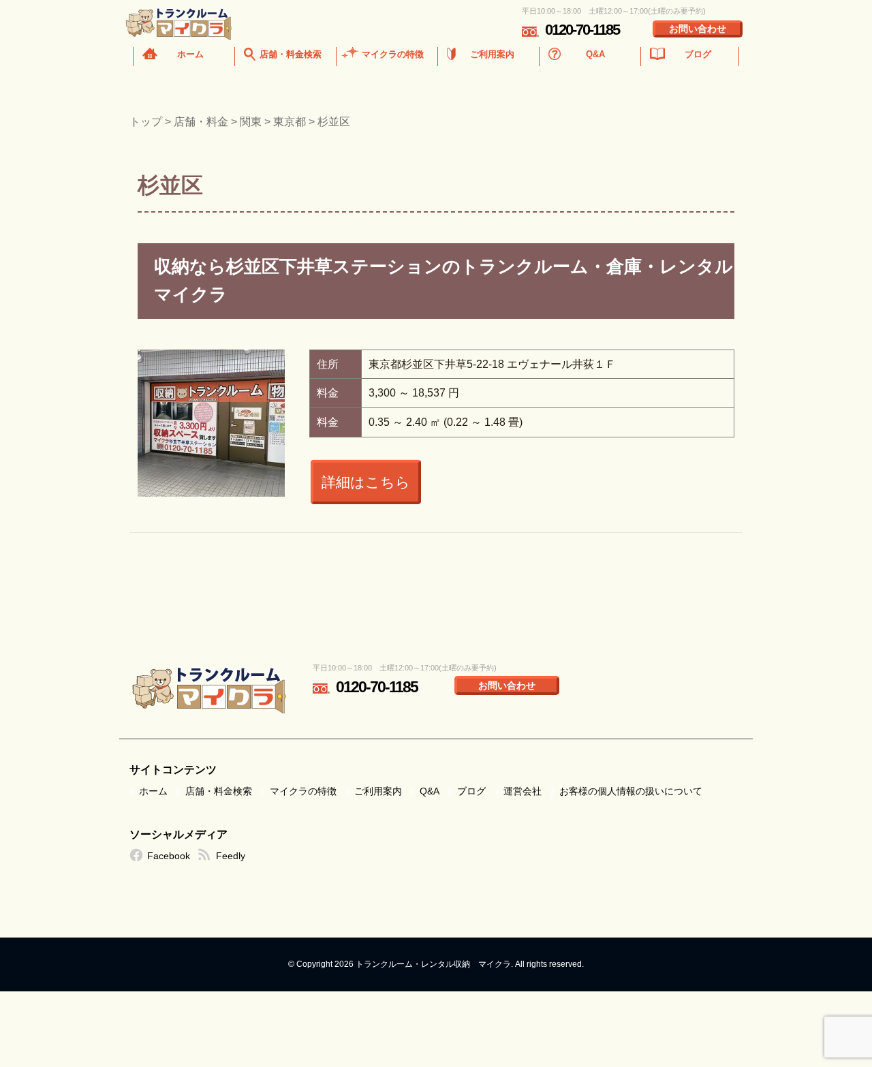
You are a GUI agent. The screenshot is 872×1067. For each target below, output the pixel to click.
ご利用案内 (492, 54)
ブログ (698, 54)
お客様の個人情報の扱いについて (630, 791)
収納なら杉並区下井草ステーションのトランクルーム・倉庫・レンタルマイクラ (443, 280)
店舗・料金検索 (291, 54)
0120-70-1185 (582, 30)
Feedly (230, 855)
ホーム (190, 54)
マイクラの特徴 (393, 54)
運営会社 (522, 791)
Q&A (595, 54)
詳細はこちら (366, 482)
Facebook (168, 855)
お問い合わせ (697, 28)
